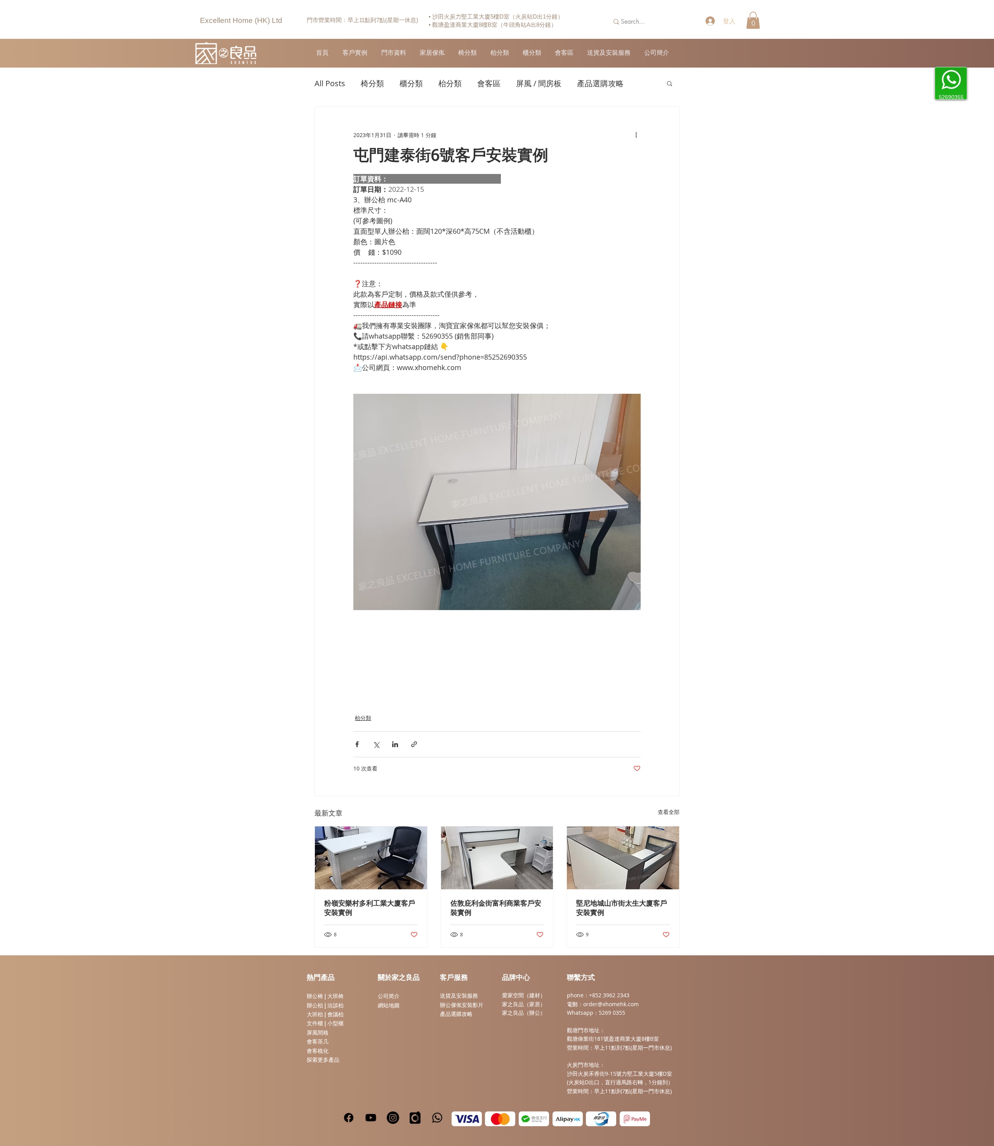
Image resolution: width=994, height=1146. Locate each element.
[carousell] (415, 1117)
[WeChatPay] (534, 1118)
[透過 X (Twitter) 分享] (376, 744)
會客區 (488, 83)
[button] (753, 20)
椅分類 (372, 83)
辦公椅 (315, 996)
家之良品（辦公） (524, 1012)
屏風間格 (317, 1032)
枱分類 (450, 83)
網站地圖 (389, 1005)
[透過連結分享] (414, 744)
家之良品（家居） (524, 1004)
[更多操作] (636, 134)
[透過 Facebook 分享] (357, 744)
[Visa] (467, 1118)
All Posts (330, 83)
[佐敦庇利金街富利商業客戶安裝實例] (497, 857)
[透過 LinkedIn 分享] (395, 744)
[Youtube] (371, 1117)
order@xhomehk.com (611, 1004)
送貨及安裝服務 (459, 995)
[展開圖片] (497, 502)
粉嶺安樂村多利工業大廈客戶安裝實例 (369, 908)
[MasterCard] (500, 1118)
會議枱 (335, 1014)
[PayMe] (635, 1118)
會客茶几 (317, 1041)
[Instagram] (393, 1117)
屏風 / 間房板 (538, 83)
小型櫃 (335, 1023)
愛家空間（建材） (524, 995)
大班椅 (335, 996)
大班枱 (315, 1014)
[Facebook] (348, 1117)
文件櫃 (315, 1023)
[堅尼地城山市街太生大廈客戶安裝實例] (623, 857)
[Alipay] (568, 1118)
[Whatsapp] (437, 1117)
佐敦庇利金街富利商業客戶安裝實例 (495, 908)
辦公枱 (316, 1005)
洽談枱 (335, 1005)
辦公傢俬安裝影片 (461, 1005)
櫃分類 (411, 83)
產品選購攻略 (600, 83)
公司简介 (389, 996)
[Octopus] (601, 1118)
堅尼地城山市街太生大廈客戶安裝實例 (621, 908)
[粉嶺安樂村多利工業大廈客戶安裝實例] (371, 857)
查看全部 (668, 812)
